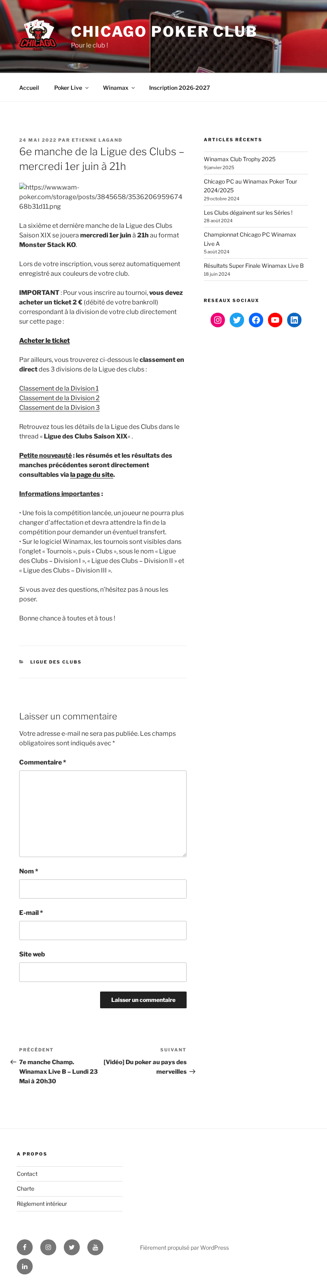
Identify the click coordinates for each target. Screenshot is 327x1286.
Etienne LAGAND (97, 140)
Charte (25, 1188)
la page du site (91, 474)
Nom (28, 871)
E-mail (31, 913)
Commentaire (42, 762)
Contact (27, 1173)
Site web (32, 954)
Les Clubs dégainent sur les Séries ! (248, 212)
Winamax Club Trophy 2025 (240, 159)
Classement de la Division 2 (59, 398)
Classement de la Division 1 (58, 388)
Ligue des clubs (56, 662)
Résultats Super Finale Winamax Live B (254, 265)
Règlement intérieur (42, 1203)
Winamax (115, 87)
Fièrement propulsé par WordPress (184, 1247)
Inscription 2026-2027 (179, 87)
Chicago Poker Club (164, 31)
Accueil (29, 87)
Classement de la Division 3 (59, 407)
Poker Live (68, 87)
